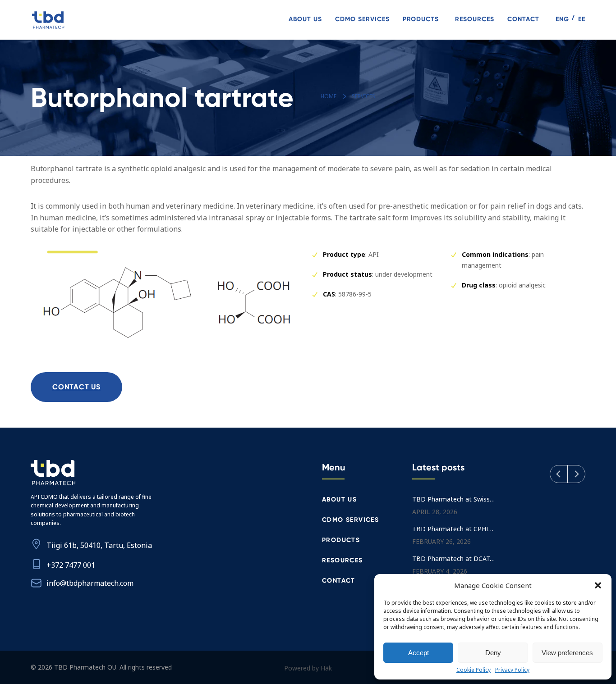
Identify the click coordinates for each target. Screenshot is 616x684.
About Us (305, 19)
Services (363, 96)
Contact (523, 19)
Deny (493, 653)
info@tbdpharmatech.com (89, 583)
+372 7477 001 (70, 565)
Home (328, 96)
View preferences (567, 653)
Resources (474, 19)
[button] (597, 585)
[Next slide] (576, 474)
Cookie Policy (473, 670)
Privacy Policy (512, 670)
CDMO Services (362, 19)
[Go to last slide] (559, 474)
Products (421, 19)
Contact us (76, 387)
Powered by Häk (308, 668)
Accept (418, 653)
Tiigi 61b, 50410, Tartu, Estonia (99, 545)
